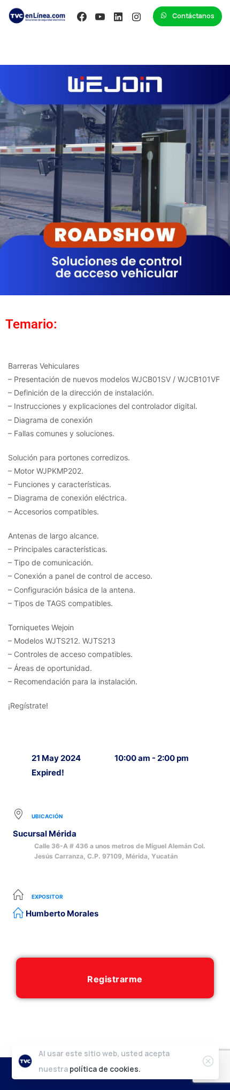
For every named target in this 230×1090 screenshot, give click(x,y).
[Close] (208, 1061)
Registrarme (115, 979)
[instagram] (136, 16)
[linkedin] (118, 16)
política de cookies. (105, 1069)
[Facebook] (82, 16)
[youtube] (100, 16)
